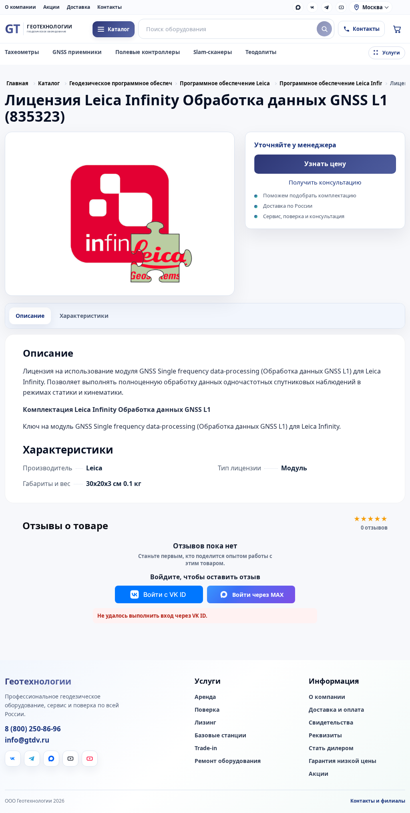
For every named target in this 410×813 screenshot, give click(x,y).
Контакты (109, 7)
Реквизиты (325, 735)
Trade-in (206, 748)
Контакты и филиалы (377, 800)
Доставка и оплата (336, 709)
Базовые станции (220, 735)
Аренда (205, 697)
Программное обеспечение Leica (225, 83)
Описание (30, 315)
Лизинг (205, 722)
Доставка (78, 7)
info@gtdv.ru (27, 740)
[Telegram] (326, 7)
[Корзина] (396, 28)
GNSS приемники (77, 52)
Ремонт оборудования (228, 761)
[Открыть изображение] (120, 214)
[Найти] (324, 28)
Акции (51, 7)
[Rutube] (341, 7)
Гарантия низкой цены (342, 761)
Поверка (207, 709)
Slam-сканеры (212, 52)
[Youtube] (90, 759)
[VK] (312, 7)
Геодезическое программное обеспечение (120, 83)
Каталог (49, 83)
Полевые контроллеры (147, 52)
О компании (20, 7)
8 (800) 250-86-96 (33, 729)
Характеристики (84, 315)
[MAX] (297, 7)
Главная (17, 83)
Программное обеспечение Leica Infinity (330, 83)
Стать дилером (331, 748)
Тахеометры (22, 52)
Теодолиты (260, 52)
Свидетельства (331, 722)
